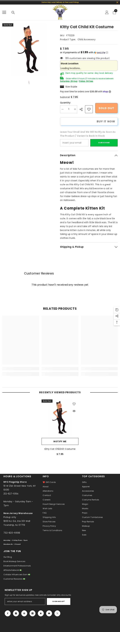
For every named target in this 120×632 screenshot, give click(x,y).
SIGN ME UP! (58, 601)
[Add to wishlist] (74, 404)
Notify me (60, 441)
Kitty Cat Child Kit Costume (60, 448)
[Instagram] (16, 613)
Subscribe (104, 142)
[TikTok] (32, 613)
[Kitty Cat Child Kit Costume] (60, 417)
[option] (28, 49)
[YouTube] (49, 613)
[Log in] (107, 12)
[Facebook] (8, 613)
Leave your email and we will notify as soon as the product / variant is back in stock (87, 133)
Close (117, 2)
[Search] (13, 12)
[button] (89, 52)
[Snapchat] (41, 613)
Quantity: (65, 102)
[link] (89, 109)
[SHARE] (82, 109)
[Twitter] (57, 613)
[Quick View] (74, 411)
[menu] (4, 12)
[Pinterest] (24, 613)
